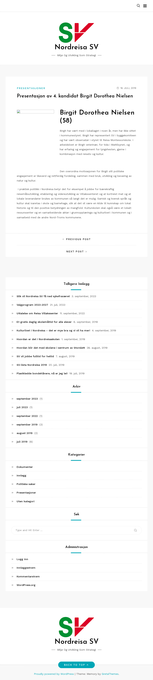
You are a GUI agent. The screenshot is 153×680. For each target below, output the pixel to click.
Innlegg (21, 475)
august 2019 (24, 433)
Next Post (75, 251)
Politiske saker (26, 484)
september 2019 (27, 424)
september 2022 (27, 415)
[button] (138, 6)
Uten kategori (26, 501)
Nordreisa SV (76, 47)
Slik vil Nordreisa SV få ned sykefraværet (43, 296)
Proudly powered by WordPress (54, 673)
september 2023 (27, 398)
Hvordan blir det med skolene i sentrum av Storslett (51, 347)
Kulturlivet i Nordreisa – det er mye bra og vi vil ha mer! (53, 330)
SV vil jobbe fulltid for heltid (35, 356)
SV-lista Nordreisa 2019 (32, 364)
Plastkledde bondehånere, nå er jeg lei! (42, 373)
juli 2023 (22, 407)
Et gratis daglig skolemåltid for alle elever (44, 321)
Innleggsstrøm (26, 567)
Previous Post (78, 239)
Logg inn (22, 559)
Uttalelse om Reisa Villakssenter (37, 313)
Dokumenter (25, 466)
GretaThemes (110, 673)
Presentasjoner (31, 88)
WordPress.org (26, 584)
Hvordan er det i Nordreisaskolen (38, 339)
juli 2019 (22, 441)
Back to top (74, 664)
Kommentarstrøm (28, 576)
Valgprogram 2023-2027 (32, 304)
